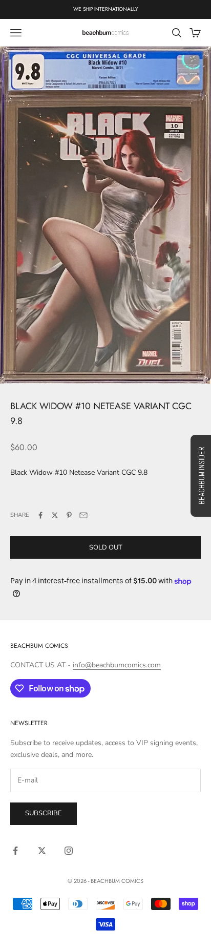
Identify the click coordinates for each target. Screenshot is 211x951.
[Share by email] (83, 515)
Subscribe (43, 813)
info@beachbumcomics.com (117, 665)
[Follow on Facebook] (15, 851)
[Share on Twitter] (55, 515)
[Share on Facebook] (40, 515)
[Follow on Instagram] (69, 851)
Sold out (105, 547)
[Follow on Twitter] (42, 851)
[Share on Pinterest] (69, 515)
